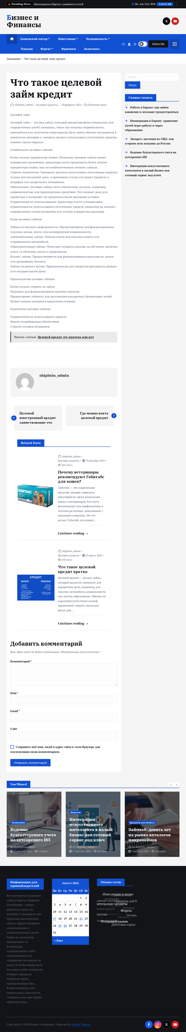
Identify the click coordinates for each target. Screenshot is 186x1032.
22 (80, 918)
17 (54, 918)
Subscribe (158, 44)
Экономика (92, 49)
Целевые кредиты (47, 104)
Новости (75, 812)
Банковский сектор (34, 39)
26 (65, 925)
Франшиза (68, 49)
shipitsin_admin (24, 104)
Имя (14, 693)
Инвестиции (67, 39)
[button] (171, 785)
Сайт (13, 729)
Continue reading (71, 533)
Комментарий (21, 661)
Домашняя (13, 59)
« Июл (58, 940)
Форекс (46, 49)
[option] (34, 824)
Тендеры (27, 49)
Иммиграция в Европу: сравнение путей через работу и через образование (151, 125)
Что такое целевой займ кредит (44, 59)
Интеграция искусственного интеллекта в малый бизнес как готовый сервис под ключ (147, 170)
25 (59, 925)
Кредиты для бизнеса (142, 822)
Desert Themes (81, 1024)
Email (15, 711)
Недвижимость (96, 39)
